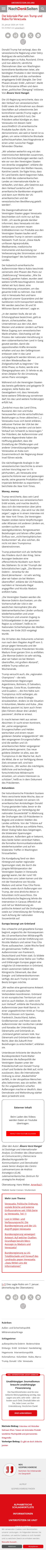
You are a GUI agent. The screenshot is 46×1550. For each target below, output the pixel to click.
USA (20, 1361)
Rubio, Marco (34, 1356)
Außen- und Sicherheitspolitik (16, 1327)
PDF (15, 35)
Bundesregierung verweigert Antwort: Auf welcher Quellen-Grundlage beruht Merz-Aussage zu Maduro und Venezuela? (21, 1241)
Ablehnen (12, 1546)
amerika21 (20, 28)
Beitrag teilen (8, 35)
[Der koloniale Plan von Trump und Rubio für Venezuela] (38, 38)
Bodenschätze (33, 1343)
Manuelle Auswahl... (10, 1542)
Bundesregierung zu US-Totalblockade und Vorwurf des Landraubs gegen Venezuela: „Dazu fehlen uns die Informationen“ (21, 1259)
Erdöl (14, 1348)
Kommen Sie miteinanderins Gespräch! (30, 1472)
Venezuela (28, 1361)
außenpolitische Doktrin (13, 1343)
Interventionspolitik (23, 1352)
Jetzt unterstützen (23, 1413)
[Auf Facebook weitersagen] (23, 38)
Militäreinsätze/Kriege (12, 1332)
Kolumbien (22, 1356)
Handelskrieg (35, 1348)
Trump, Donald (9, 1361)
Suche (42, 8)
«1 (4, 1284)
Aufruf (23, 1484)
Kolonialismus (8, 1356)
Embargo (6, 1348)
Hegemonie (7, 1352)
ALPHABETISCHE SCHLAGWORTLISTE (23, 1506)
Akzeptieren (33, 1546)
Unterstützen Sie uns (23, 2)
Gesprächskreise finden (23, 1489)
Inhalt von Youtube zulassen (23, 1133)
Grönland (22, 1348)
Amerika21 (36, 1184)
